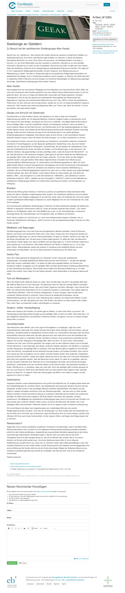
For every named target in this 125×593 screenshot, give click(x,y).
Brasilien (112, 24)
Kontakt (49, 584)
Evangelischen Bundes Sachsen (64, 577)
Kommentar (10, 525)
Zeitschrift (60, 11)
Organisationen (11, 14)
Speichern (12, 563)
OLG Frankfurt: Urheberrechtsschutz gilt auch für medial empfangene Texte (105, 52)
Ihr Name (10, 503)
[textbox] (48, 543)
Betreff (9, 518)
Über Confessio (17, 11)
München (106, 24)
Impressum (30, 584)
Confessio (25, 3)
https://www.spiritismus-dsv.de (20, 464)
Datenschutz (40, 584)
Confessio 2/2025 (98, 35)
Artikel (28, 11)
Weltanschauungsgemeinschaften (28, 14)
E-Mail (9, 510)
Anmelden (112, 11)
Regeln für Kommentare (43, 491)
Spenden (56, 584)
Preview (23, 563)
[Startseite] (13, 5)
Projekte (36, 11)
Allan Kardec (98, 24)
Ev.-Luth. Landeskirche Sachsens (71, 579)
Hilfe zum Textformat (82, 559)
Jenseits (103, 26)
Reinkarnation (99, 29)
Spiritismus (65, 14)
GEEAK (97, 26)
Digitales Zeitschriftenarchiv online (103, 44)
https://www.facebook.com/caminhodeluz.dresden (26, 466)
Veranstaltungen (48, 11)
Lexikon (70, 11)
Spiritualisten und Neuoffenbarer (51, 14)
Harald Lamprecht (103, 31)
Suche (64, 584)
